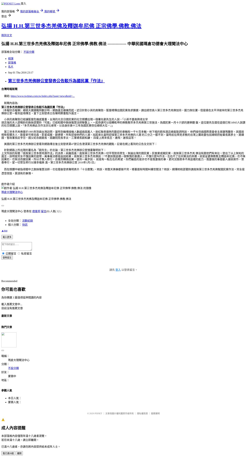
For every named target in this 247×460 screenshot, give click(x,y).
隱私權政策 (142, 413)
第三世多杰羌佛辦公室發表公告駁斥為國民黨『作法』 (56, 81)
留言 (43, 211)
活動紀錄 (27, 220)
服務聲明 (155, 413)
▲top (4, 230)
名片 (10, 66)
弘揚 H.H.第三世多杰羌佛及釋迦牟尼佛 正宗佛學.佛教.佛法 (71, 26)
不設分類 (29, 51)
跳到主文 (6, 35)
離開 (19, 453)
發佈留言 (7, 257)
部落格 (12, 62)
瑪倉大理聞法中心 (12, 192)
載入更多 (7, 237)
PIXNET (98, 413)
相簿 (10, 58)
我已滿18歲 (8, 453)
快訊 (25, 224)
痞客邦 (36, 211)
